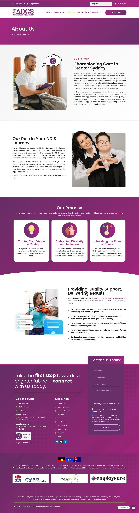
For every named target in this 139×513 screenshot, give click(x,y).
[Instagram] (61, 442)
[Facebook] (57, 442)
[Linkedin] (65, 442)
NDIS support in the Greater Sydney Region (109, 298)
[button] (67, 491)
